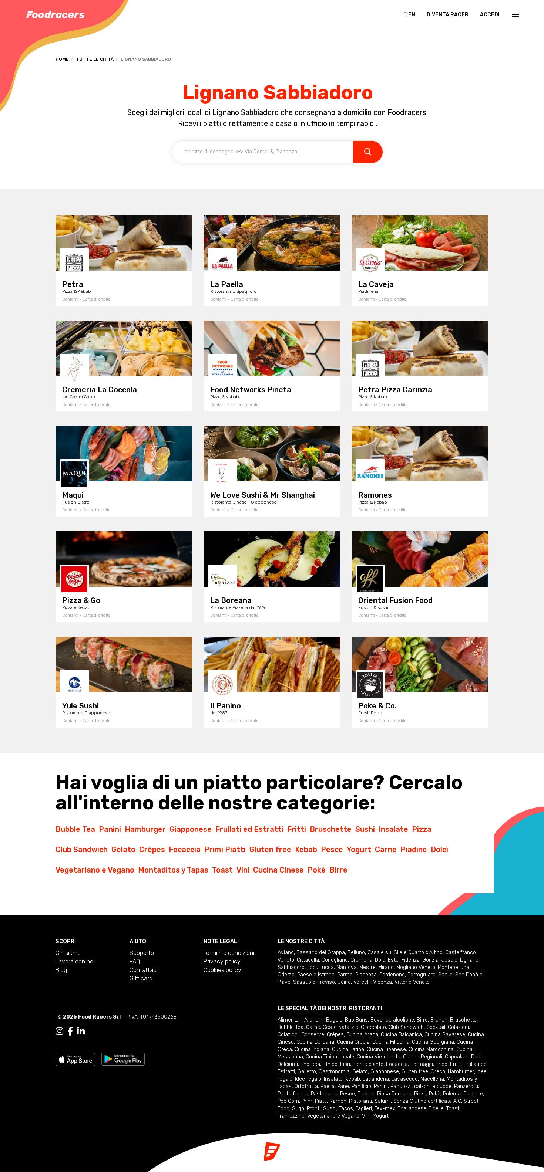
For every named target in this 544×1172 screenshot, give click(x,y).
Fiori (345, 1064)
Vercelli (361, 982)
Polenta (452, 1094)
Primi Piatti (225, 849)
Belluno (356, 952)
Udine (344, 982)
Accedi (490, 14)
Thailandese (412, 1108)
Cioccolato (373, 1027)
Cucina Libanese (386, 1049)
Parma (345, 975)
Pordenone (392, 975)
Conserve (312, 1035)
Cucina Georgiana (433, 1042)
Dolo (380, 960)
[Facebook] (70, 1031)
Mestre (367, 967)
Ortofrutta (306, 1086)
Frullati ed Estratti (249, 829)
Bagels (334, 1020)
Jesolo (449, 960)
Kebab (306, 849)
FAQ (135, 961)
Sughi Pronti (306, 1108)
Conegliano (335, 960)
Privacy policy (222, 961)
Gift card (141, 978)
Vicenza (382, 982)
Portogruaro (421, 975)
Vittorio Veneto (412, 982)
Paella (327, 1086)
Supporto (142, 952)
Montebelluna (453, 967)
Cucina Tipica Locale (330, 1057)
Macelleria (432, 1079)
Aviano (286, 952)
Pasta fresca (293, 1094)
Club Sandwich (82, 849)
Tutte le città (95, 59)
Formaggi (421, 1064)
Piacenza (366, 975)
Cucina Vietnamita (378, 1057)
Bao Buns (356, 1020)
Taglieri (364, 1108)
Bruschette (331, 829)
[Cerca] (368, 152)
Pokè (317, 870)
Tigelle (436, 1108)
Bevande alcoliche (392, 1020)
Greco (438, 1071)
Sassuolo (304, 982)
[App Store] (75, 1058)
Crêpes (152, 849)
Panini (110, 829)
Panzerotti (466, 1086)
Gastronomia (334, 1071)
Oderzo (286, 975)
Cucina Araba (362, 1035)
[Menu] (515, 14)
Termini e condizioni (229, 952)
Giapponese (190, 829)
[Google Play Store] (123, 1058)
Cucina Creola (353, 1042)
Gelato (123, 849)
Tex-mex (385, 1108)
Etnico (330, 1064)
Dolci (439, 849)
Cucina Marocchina (431, 1049)
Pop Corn (288, 1101)
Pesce (332, 849)
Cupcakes (457, 1057)
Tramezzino (291, 1116)
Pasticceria (324, 1094)
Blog (61, 969)
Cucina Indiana (312, 1049)
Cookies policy (222, 969)
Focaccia (185, 849)
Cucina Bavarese (444, 1035)
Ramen (337, 1101)
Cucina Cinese (278, 870)
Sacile (445, 975)
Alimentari (290, 1020)
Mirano (386, 967)
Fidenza (410, 960)
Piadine (413, 849)
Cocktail (435, 1027)
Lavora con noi (75, 961)
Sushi (365, 829)
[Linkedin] (81, 1031)
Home (62, 59)
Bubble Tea (75, 829)
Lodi (312, 967)
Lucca (326, 967)
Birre (338, 870)
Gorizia (430, 960)
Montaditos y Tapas (173, 870)
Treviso (326, 982)
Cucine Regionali (422, 1057)
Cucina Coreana (315, 1042)
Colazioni (458, 1027)
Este (393, 960)
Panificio (361, 1086)
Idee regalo (308, 1079)
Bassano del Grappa (320, 952)
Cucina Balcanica (401, 1035)
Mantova (346, 967)
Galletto (307, 1071)
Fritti (296, 829)
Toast (222, 870)
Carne (386, 849)
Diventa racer (448, 14)
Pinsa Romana (394, 1094)
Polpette (473, 1094)
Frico (441, 1064)
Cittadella (308, 960)
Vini (242, 870)
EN (411, 14)
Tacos (346, 1108)
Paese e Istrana (316, 975)
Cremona (361, 960)
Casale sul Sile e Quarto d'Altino (405, 952)
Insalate (393, 829)
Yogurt (359, 849)
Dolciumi (288, 1064)
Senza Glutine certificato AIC (427, 1101)
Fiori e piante (368, 1064)
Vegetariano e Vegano (95, 870)
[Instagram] (59, 1031)
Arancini (313, 1020)
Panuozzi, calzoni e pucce (420, 1086)
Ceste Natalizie (340, 1027)
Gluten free (270, 849)
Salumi (383, 1101)
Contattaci (144, 969)
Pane (343, 1086)
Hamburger (145, 829)
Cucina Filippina (390, 1042)
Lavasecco (405, 1079)
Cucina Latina (348, 1049)
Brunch (438, 1020)
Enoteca (310, 1064)
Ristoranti (360, 1101)
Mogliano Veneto (415, 967)
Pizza (421, 829)
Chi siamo (68, 952)
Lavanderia (376, 1079)
